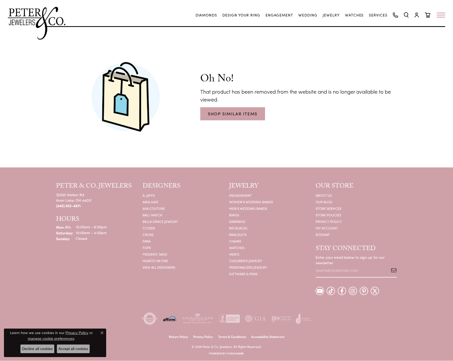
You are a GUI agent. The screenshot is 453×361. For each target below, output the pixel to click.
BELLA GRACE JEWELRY (160, 221)
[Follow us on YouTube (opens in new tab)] (320, 291)
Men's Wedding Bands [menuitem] (248, 208)
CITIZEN (149, 228)
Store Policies (328, 215)
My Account (327, 228)
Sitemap (323, 234)
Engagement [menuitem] (240, 195)
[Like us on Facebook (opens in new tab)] (342, 291)
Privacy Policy (329, 221)
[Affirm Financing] (169, 318)
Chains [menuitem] (235, 241)
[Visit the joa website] (303, 318)
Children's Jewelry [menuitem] (245, 260)
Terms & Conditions (232, 336)
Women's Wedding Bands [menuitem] (251, 202)
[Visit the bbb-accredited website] (229, 318)
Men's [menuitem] (234, 254)
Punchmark (235, 353)
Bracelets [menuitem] (238, 234)
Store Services (328, 208)
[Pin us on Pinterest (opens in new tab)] (364, 291)
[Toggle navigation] (443, 15)
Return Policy (178, 336)
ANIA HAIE (150, 202)
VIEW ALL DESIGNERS (159, 267)
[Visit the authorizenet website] (150, 318)
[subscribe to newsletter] (392, 270)
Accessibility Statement (267, 336)
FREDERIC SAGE (155, 254)
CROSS (148, 234)
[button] (406, 15)
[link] (206, 15)
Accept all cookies (73, 349)
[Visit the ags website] (197, 318)
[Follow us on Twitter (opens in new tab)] (375, 291)
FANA (147, 241)
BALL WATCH (152, 215)
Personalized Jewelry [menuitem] (248, 267)
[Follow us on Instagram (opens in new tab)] (353, 291)
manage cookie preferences (51, 338)
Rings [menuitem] (234, 215)
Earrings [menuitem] (237, 221)
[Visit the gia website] (255, 318)
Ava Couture (154, 208)
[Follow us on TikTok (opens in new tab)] (331, 291)
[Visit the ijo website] (281, 318)
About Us (324, 195)
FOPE (147, 247)
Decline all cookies (37, 349)
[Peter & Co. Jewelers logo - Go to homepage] (39, 23)
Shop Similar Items (232, 113)
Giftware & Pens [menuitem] (243, 274)
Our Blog (324, 202)
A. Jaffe (149, 195)
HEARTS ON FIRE (155, 260)
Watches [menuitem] (236, 247)
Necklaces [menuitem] (238, 228)
